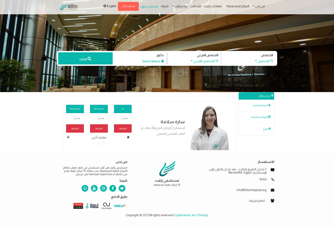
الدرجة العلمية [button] (260, 105)
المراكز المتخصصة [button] (238, 6)
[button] (262, 61)
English (111, 6)
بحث (83, 59)
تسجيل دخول (149, 6)
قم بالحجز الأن (128, 6)
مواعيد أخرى (99, 137)
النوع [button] (266, 128)
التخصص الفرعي (207, 55)
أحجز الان (123, 128)
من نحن (260, 6)
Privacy (203, 215)
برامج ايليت (180, 6)
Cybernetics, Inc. (185, 215)
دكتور (160, 55)
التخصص (267, 55)
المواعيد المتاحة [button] (259, 117)
